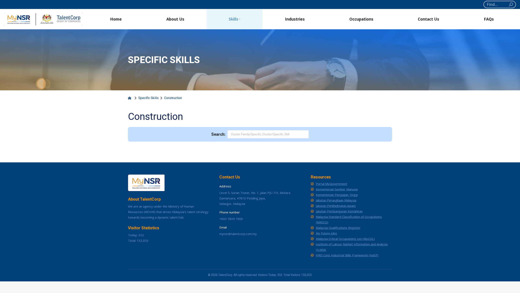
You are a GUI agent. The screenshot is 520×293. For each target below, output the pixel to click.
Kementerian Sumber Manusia (337, 189)
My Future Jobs (326, 233)
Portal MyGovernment (331, 184)
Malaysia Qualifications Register (338, 228)
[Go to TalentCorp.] (130, 98)
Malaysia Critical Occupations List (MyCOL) (345, 239)
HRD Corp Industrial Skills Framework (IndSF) (347, 255)
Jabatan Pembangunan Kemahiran (339, 211)
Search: (218, 134)
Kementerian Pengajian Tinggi (337, 195)
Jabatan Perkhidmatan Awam (336, 206)
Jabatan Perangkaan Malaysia (336, 200)
